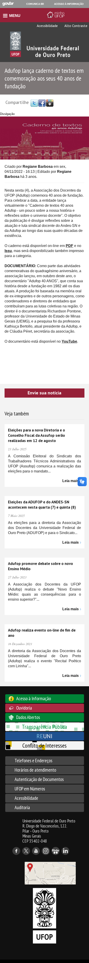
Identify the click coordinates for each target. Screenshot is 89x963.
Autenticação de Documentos (39, 779)
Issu (8, 251)
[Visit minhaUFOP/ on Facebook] (42, 103)
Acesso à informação (69, 3)
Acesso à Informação (33, 698)
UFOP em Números (30, 789)
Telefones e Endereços (33, 760)
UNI (44, 736)
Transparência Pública (44, 726)
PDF (69, 246)
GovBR (8, 4)
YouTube (69, 341)
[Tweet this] (34, 103)
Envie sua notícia (44, 393)
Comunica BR (35, 3)
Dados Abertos (28, 717)
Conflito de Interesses (44, 745)
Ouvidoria (24, 708)
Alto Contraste (75, 25)
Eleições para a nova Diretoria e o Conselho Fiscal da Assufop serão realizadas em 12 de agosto (36, 435)
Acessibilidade (47, 25)
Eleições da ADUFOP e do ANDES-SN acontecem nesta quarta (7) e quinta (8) (42, 504)
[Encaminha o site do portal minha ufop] (56, 14)
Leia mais (70, 481)
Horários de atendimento (35, 770)
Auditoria (22, 807)
